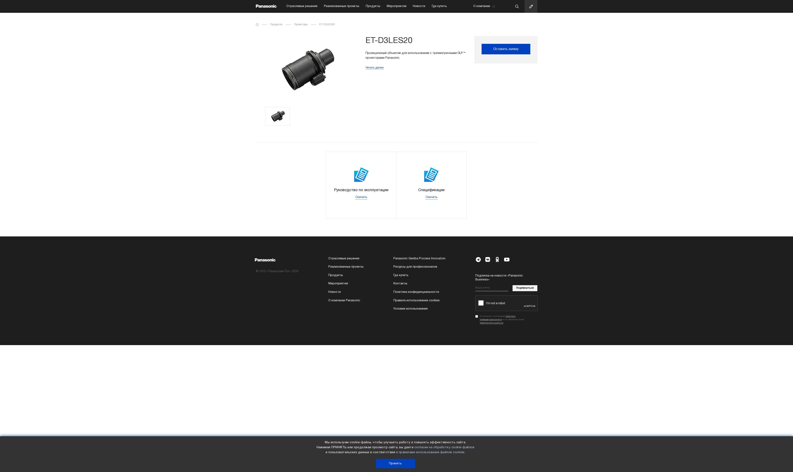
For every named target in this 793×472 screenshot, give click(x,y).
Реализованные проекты (341, 6)
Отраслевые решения (301, 6)
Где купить (439, 6)
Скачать (361, 197)
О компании (481, 6)
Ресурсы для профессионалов (415, 267)
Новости (419, 6)
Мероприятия (396, 6)
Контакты (400, 283)
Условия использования (410, 309)
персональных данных (491, 323)
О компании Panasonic (344, 300)
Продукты (373, 6)
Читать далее (375, 67)
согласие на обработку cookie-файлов (444, 447)
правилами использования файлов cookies (432, 452)
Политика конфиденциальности (416, 292)
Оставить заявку (506, 49)
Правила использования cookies (416, 300)
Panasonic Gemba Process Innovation (419, 258)
